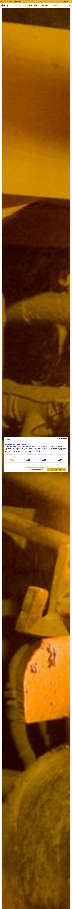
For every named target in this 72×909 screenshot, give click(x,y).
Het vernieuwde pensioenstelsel (32, 5)
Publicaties (17, 5)
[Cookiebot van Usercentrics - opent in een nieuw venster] (60, 439)
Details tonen (60, 464)
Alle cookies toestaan (56, 469)
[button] (70, 5)
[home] (4, 5)
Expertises (44, 5)
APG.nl (3, 1)
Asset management (18, 1)
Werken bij (9, 1)
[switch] (28, 460)
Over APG (53, 5)
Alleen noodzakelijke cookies (36, 469)
